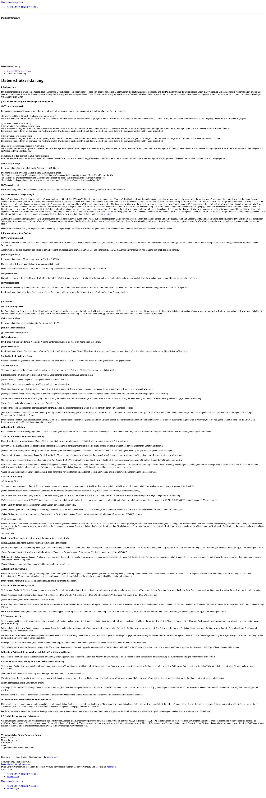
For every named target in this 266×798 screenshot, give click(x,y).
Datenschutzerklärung (10, 764)
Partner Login (13, 776)
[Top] (2, 795)
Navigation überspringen (12, 2)
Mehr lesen (112, 767)
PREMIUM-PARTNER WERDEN (22, 7)
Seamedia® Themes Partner (19, 71)
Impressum (25, 764)
